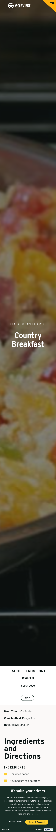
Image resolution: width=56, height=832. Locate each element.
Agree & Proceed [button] (37, 822)
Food (27, 697)
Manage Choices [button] (15, 822)
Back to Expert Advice (29, 324)
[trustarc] (48, 829)
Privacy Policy (7, 829)
